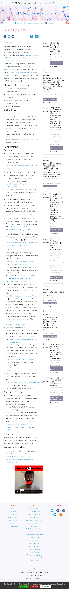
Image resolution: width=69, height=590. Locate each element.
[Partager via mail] (12, 36)
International (12, 520)
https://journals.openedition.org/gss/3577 (21, 296)
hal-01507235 (54, 402)
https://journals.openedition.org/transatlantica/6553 (25, 382)
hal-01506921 (47, 102)
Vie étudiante (13, 526)
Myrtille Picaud (56, 176)
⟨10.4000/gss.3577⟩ (56, 365)
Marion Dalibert (47, 327)
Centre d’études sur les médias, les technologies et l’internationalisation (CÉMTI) (20, 58)
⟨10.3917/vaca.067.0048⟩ (50, 300)
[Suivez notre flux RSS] (60, 514)
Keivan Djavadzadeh (56, 53)
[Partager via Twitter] (9, 36)
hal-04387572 (54, 234)
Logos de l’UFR (34, 537)
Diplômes (13, 509)
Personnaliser (45, 587)
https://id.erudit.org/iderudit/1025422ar (20, 359)
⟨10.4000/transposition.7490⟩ (52, 183)
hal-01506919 (47, 306)
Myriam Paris (53, 55)
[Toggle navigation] (3, 3)
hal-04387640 (54, 280)
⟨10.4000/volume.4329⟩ (50, 97)
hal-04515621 (47, 339)
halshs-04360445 (48, 189)
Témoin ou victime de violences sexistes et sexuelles (34, 558)
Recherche (13, 514)
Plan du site (34, 509)
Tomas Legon (47, 176)
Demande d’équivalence (34, 535)
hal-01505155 (54, 151)
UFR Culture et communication (36, 13)
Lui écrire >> (7, 42)
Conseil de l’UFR (34, 512)
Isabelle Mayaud (47, 172)
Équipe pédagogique (31, 23)
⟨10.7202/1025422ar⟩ (56, 144)
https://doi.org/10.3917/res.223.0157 (19, 214)
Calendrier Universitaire (34, 520)
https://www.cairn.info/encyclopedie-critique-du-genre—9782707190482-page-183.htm (21, 427)
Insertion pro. (12, 517)
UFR (12, 523)
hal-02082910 (54, 372)
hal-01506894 (54, 66)
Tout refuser (34, 587)
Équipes (20, 23)
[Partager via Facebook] (4, 36)
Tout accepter (23, 587)
